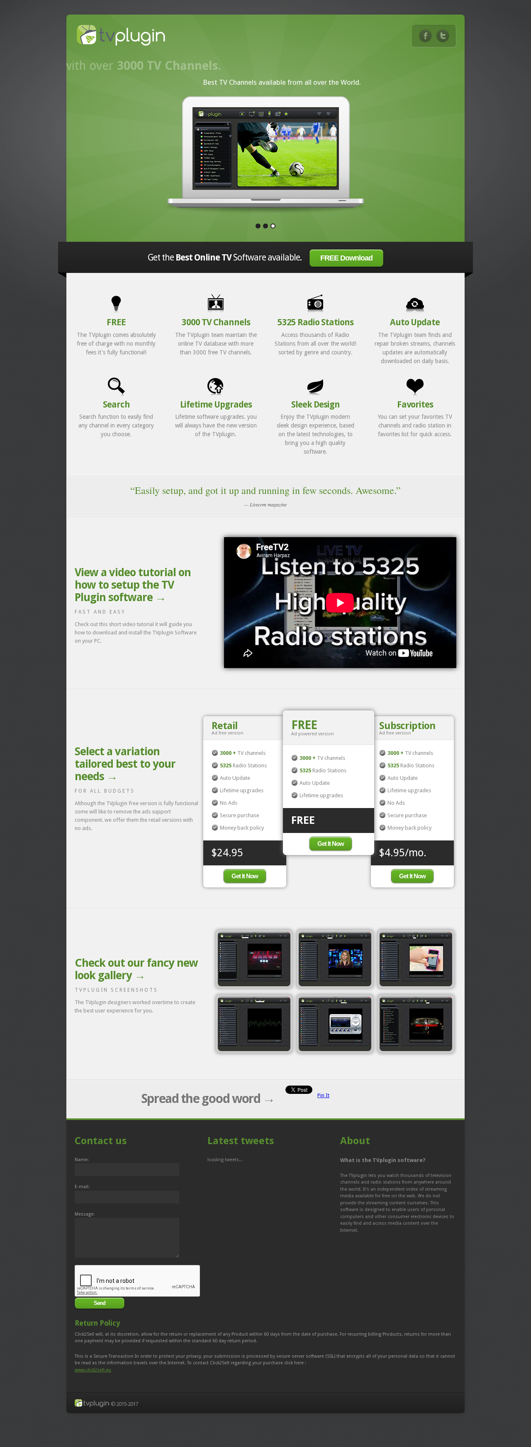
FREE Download (346, 258)
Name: (82, 1159)
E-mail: (82, 1186)
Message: (85, 1214)
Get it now (244, 876)
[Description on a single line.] (254, 959)
